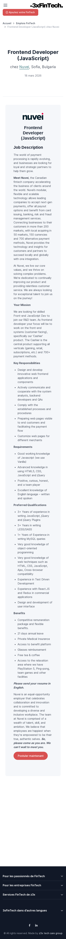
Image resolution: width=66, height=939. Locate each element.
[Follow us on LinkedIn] (36, 925)
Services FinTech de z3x (19, 894)
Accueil (7, 23)
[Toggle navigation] (5, 5)
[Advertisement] (33, 829)
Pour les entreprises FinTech (22, 885)
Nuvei (24, 67)
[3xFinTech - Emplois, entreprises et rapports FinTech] (46, 5)
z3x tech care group (50, 933)
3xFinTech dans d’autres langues (25, 910)
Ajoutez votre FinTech (22, 12)
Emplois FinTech (25, 23)
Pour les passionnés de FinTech (24, 876)
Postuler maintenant (30, 755)
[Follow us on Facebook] (29, 925)
